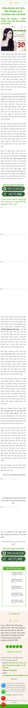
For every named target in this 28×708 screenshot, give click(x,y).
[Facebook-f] (7, 646)
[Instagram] (14, 646)
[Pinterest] (20, 646)
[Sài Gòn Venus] (14, 2)
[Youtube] (10, 646)
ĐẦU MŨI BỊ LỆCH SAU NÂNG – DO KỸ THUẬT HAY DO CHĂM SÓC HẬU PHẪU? (17, 580)
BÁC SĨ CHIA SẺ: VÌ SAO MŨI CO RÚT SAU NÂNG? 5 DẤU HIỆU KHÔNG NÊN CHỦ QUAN (17, 601)
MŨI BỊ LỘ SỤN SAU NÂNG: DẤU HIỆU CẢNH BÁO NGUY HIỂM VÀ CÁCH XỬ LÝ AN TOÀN (17, 587)
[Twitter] (17, 646)
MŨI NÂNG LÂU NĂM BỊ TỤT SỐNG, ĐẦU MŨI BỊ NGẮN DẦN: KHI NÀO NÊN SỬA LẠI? (17, 573)
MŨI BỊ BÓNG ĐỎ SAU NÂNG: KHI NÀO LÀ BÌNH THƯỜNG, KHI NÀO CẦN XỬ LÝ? (17, 594)
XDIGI (25, 706)
